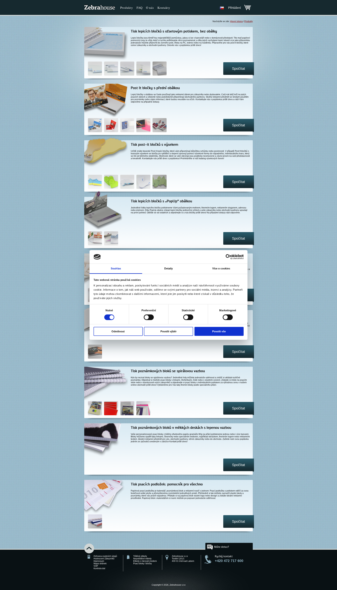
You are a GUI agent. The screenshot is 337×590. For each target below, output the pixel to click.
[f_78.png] (160, 182)
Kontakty (163, 8)
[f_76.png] (160, 69)
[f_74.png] (95, 521)
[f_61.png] (143, 125)
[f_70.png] (111, 408)
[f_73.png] (143, 69)
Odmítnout (118, 331)
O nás (150, 8)
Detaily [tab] (168, 268)
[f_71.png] (127, 408)
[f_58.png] (111, 238)
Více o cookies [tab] (221, 268)
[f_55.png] (95, 182)
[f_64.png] (111, 69)
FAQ (140, 8)
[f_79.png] (95, 352)
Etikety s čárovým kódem (145, 561)
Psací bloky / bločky (142, 563)
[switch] (149, 317)
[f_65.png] (127, 69)
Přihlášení (234, 7)
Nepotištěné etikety (142, 558)
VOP (96, 566)
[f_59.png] (111, 125)
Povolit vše (219, 331)
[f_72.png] (143, 408)
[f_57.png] (95, 238)
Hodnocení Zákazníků (104, 558)
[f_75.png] (160, 125)
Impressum (99, 561)
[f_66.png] (143, 182)
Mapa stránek (100, 563)
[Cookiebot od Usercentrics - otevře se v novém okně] (228, 256)
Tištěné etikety (140, 556)
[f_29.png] (95, 69)
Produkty (126, 8)
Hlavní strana (236, 21)
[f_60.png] (127, 125)
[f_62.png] (127, 182)
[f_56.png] (111, 182)
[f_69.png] (95, 408)
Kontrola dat (99, 568)
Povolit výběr (168, 331)
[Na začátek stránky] (91, 549)
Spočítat (238, 68)
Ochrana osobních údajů (105, 556)
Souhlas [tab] (116, 268)
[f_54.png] (95, 125)
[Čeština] (222, 8)
